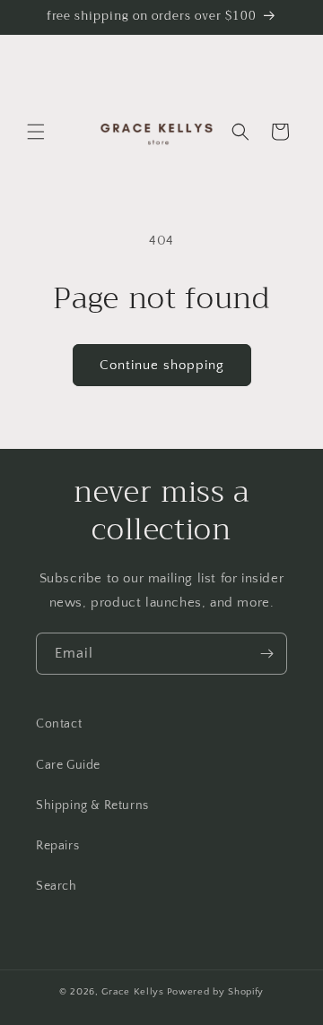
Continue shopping (162, 365)
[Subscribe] (266, 654)
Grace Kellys (132, 991)
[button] (36, 131)
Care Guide (68, 765)
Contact (59, 724)
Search (56, 886)
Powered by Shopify (216, 991)
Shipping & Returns (92, 805)
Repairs (57, 846)
